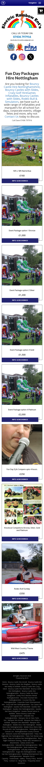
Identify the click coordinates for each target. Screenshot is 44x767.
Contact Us (12, 116)
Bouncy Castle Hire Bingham (20, 684)
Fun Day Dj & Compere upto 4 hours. (22, 469)
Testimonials (14, 758)
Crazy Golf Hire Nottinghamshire (18, 704)
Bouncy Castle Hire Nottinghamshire (22, 85)
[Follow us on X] (30, 57)
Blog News (23, 761)
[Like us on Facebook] (13, 57)
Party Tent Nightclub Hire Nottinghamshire (21, 735)
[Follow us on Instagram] (22, 57)
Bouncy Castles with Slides (21, 90)
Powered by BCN (22, 678)
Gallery (22, 758)
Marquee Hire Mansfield (20, 722)
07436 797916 (22, 36)
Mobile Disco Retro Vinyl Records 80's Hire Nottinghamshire (22, 728)
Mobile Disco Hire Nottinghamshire (21, 726)
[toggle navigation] (39, 3)
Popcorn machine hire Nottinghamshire (22, 738)
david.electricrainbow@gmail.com (22, 40)
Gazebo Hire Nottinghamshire (24, 709)
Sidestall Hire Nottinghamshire (26, 745)
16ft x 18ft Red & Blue (22, 171)
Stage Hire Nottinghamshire (26, 752)
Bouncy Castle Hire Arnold (17, 682)
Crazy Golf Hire (17, 93)
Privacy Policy (31, 758)
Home (4, 682)
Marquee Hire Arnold (15, 720)
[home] (3, 3)
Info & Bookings (20, 181)
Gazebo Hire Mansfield (22, 707)
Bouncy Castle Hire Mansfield (19, 689)
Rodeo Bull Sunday (22, 589)
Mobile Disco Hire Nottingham (24, 725)
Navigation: (33, 3)
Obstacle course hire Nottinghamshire (19, 734)
